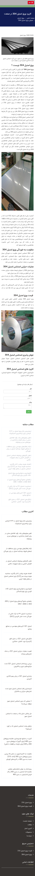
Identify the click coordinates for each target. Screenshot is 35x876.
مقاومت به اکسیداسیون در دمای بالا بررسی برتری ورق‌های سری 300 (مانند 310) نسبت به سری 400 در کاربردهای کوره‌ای (18, 757)
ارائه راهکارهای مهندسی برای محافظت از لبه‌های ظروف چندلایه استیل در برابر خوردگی (19, 448)
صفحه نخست (27, 821)
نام (31, 389)
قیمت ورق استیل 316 (25, 851)
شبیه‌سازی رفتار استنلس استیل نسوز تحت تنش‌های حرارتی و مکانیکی (18, 690)
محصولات (29, 832)
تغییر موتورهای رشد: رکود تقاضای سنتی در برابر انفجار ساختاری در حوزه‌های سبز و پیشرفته (20, 440)
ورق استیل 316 (27, 802)
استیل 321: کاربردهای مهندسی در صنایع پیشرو (20, 494)
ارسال (28, 412)
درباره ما (29, 836)
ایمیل (30, 396)
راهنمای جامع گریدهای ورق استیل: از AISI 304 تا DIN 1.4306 (19, 480)
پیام (30, 402)
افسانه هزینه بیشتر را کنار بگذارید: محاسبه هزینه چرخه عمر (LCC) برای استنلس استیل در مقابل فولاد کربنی (19, 466)
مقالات (30, 825)
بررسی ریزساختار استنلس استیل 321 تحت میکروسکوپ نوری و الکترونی (18, 665)
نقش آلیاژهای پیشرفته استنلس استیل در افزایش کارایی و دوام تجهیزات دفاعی (19, 457)
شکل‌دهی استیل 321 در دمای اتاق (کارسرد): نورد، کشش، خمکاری (19, 500)
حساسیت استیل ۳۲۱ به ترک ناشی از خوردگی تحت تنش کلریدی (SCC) (19, 487)
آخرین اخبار (28, 828)
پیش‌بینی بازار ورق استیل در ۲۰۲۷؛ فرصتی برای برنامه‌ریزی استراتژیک (20, 432)
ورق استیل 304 (27, 854)
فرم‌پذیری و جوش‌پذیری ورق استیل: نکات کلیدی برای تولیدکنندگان (19, 474)
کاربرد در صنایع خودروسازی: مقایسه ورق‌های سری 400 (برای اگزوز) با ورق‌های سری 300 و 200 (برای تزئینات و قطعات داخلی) (18, 741)
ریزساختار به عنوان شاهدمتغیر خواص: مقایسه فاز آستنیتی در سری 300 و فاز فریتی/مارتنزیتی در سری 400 (19, 772)
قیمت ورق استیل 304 (25, 806)
